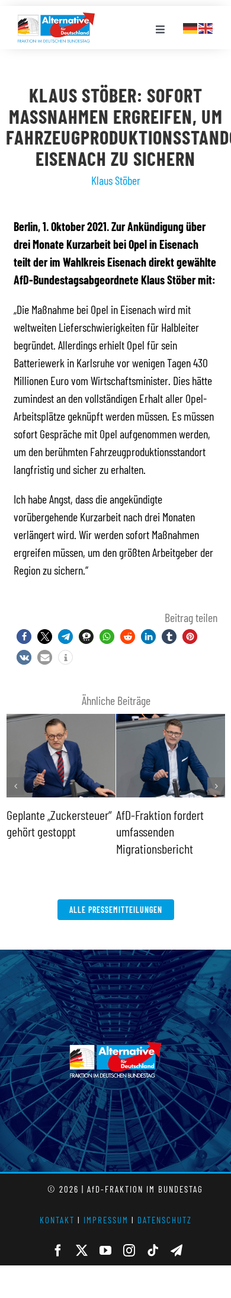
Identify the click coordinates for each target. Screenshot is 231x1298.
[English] (206, 27)
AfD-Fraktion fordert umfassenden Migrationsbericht (160, 831)
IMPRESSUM (106, 1219)
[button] (24, 636)
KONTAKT (57, 1219)
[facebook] (58, 1251)
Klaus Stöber (115, 180)
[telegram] (176, 1251)
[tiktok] (153, 1251)
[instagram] (129, 1251)
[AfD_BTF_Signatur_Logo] (56, 18)
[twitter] (82, 1251)
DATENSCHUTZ (164, 1219)
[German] (190, 27)
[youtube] (105, 1251)
